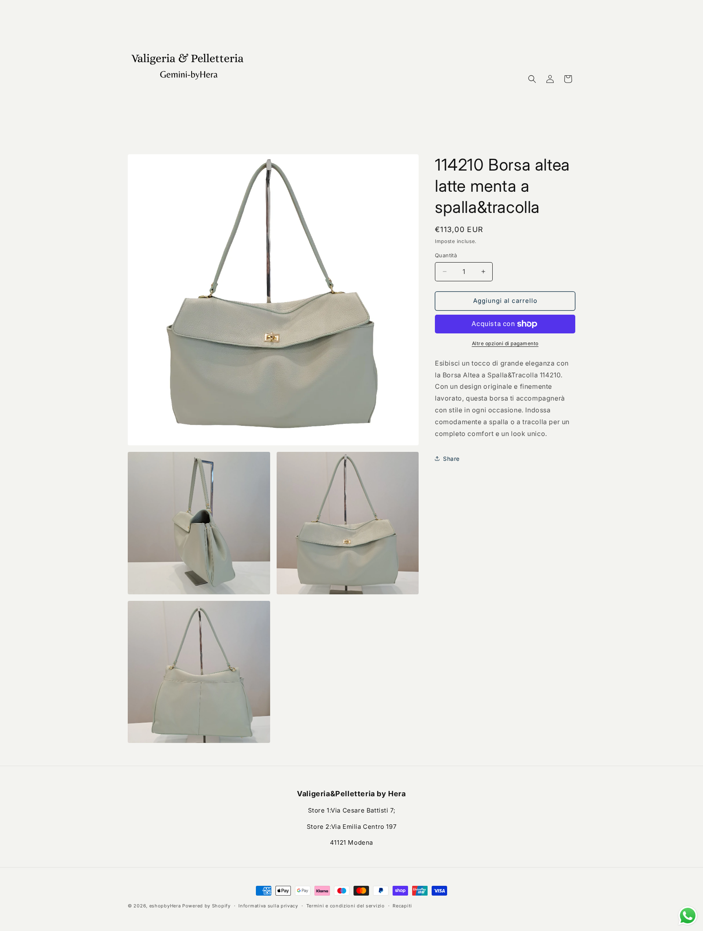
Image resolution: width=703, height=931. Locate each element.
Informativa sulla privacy (268, 906)
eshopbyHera (165, 906)
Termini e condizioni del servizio (345, 906)
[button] (532, 79)
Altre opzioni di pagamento (505, 343)
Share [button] (451, 458)
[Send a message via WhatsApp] (688, 916)
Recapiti (402, 906)
